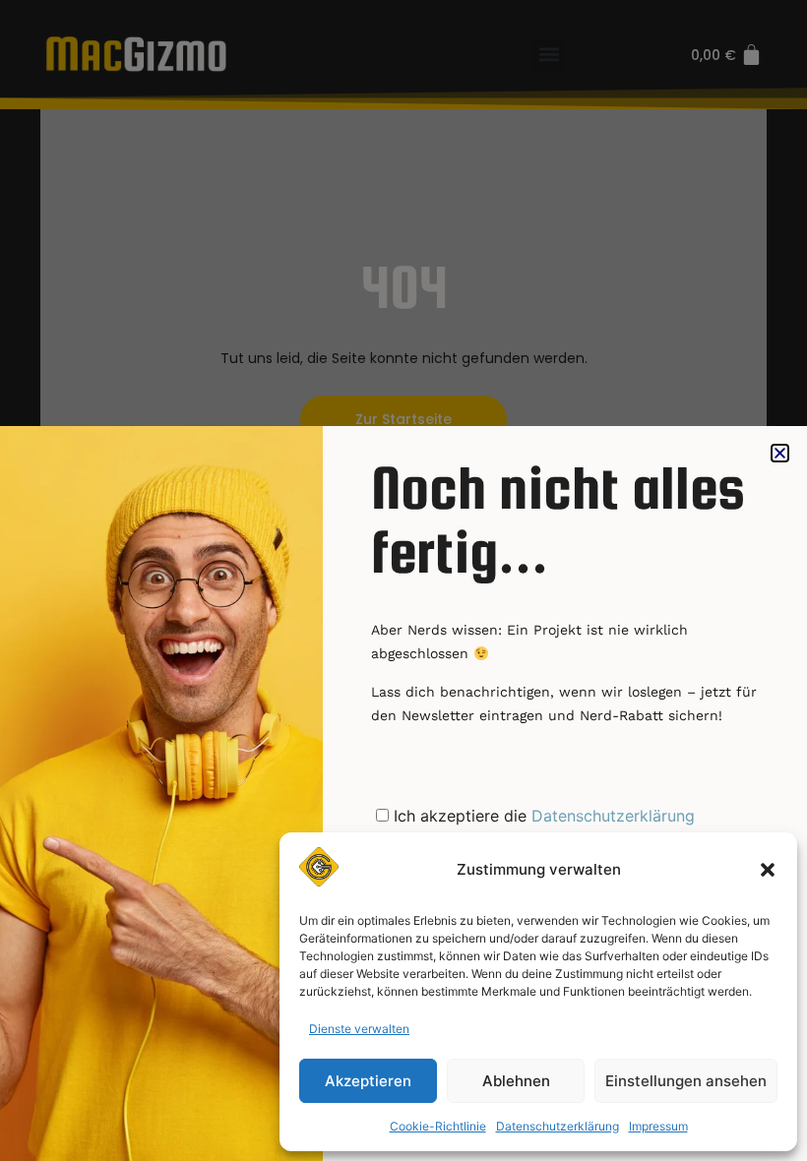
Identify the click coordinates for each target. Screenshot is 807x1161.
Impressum (658, 1126)
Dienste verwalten (359, 1028)
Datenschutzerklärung (557, 1126)
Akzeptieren (368, 1080)
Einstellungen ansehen (686, 1080)
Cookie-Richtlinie (438, 1126)
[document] (403, 580)
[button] (767, 870)
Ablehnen (516, 1080)
